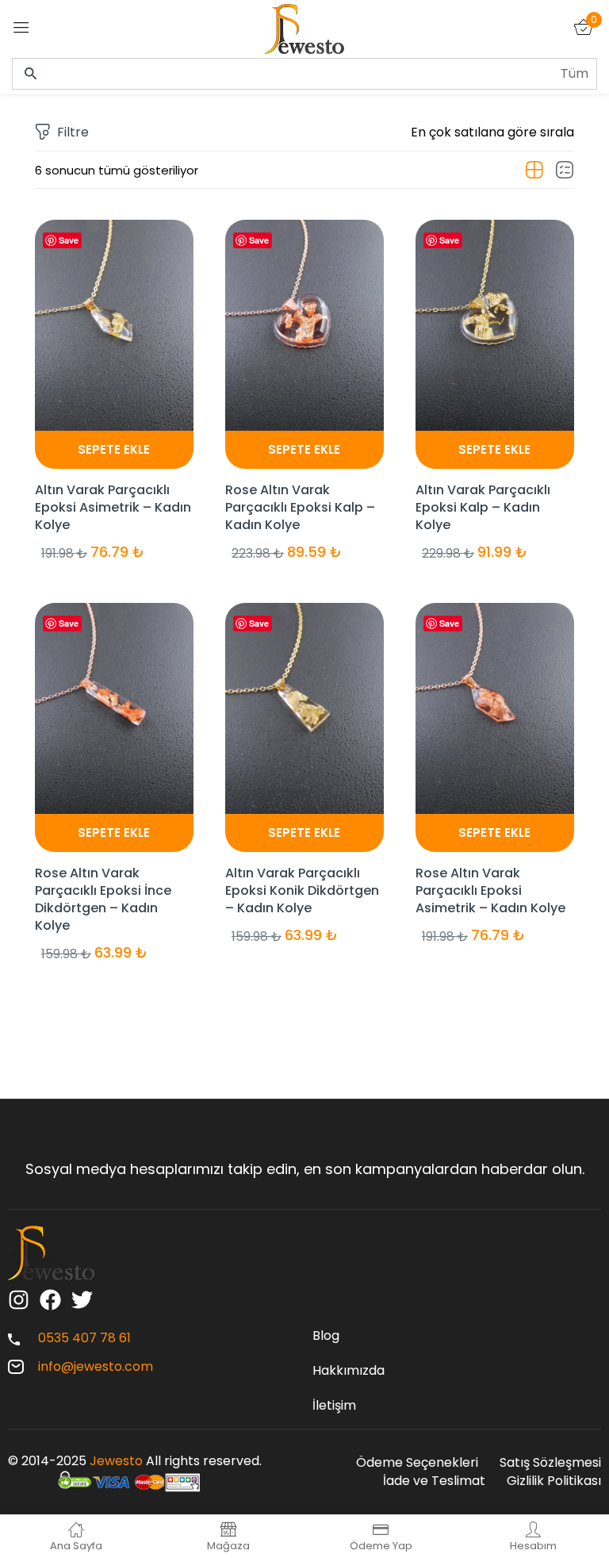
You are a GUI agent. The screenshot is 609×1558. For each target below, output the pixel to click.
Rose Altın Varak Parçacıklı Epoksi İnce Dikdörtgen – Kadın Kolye (103, 899)
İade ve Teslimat (434, 1481)
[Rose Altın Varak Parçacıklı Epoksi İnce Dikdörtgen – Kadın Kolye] (114, 708)
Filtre (73, 132)
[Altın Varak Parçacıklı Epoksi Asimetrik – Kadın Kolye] (114, 325)
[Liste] (564, 170)
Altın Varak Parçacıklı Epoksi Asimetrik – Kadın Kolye (113, 507)
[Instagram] (18, 1299)
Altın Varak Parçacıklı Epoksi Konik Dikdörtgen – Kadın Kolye (302, 890)
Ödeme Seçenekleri (417, 1462)
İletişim (334, 1405)
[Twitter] (82, 1299)
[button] (492, 132)
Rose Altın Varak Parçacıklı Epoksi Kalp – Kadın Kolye (300, 507)
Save (69, 240)
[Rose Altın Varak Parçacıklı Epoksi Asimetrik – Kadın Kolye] (495, 708)
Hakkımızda (348, 1370)
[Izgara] (534, 170)
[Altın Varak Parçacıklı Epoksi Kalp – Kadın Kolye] (495, 325)
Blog (325, 1335)
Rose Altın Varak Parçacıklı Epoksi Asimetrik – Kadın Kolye (490, 890)
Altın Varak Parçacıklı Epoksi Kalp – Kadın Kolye (483, 507)
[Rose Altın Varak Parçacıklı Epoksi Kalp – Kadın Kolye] (304, 325)
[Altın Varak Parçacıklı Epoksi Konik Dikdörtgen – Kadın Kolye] (304, 708)
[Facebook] (50, 1299)
